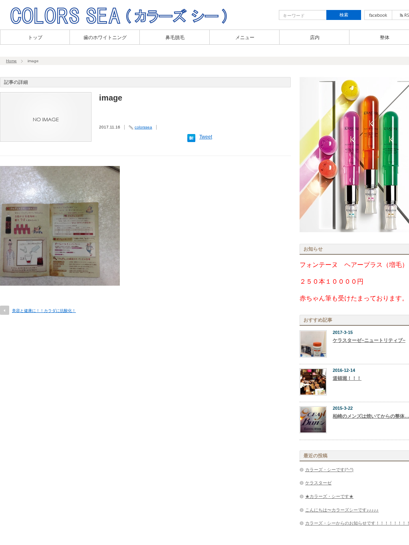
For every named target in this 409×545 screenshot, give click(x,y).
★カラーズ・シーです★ (329, 496)
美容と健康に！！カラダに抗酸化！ (44, 310)
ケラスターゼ (318, 482)
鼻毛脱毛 (175, 37)
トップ (35, 37)
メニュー (244, 37)
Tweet (205, 137)
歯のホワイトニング (105, 37)
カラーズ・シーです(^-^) (329, 469)
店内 (315, 37)
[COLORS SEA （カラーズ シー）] (118, 23)
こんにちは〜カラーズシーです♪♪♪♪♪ (342, 509)
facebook (378, 15)
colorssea (143, 127)
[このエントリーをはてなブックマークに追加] (191, 140)
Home (11, 61)
